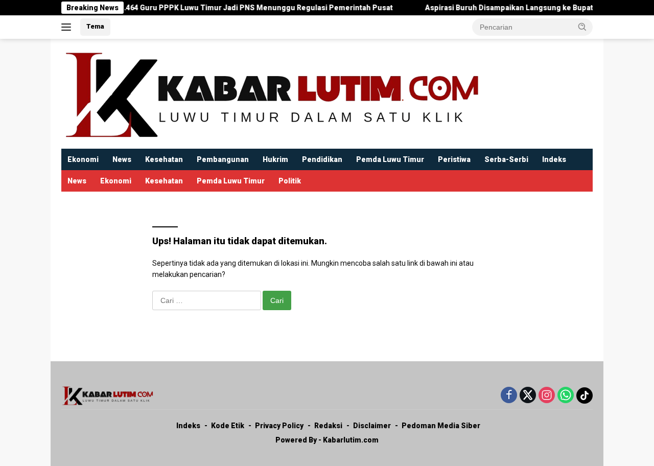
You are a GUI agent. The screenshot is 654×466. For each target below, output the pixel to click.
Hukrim (275, 159)
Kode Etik (227, 426)
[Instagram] (547, 396)
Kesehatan (164, 159)
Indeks (554, 159)
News (121, 159)
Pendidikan (322, 159)
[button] (582, 26)
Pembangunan (223, 159)
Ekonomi (83, 159)
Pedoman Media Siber (441, 426)
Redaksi (328, 426)
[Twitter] (528, 396)
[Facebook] (509, 396)
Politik (289, 181)
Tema (95, 26)
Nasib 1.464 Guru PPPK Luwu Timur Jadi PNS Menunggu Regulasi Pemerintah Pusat (236, 8)
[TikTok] (584, 395)
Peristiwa (454, 159)
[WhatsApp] (565, 396)
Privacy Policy (279, 426)
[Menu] (68, 27)
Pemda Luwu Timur (390, 159)
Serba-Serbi (506, 159)
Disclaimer (372, 426)
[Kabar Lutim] (270, 93)
